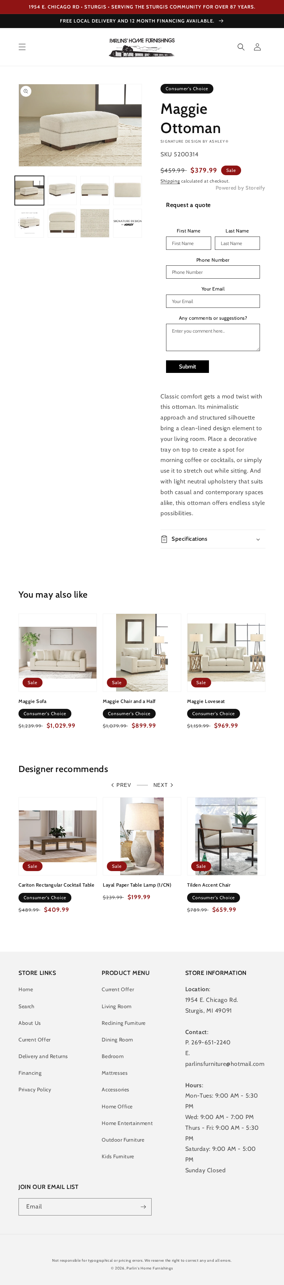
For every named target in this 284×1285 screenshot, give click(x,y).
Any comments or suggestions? (213, 318)
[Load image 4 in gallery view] (127, 190)
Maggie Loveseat (206, 701)
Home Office (117, 1106)
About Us (29, 1023)
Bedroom (113, 1056)
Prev (123, 785)
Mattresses (115, 1073)
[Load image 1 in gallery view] (29, 190)
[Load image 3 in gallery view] (94, 190)
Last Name (237, 231)
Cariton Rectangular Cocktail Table (56, 885)
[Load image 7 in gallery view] (94, 223)
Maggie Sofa (32, 701)
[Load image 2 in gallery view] (62, 190)
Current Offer (34, 1039)
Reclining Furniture (123, 1023)
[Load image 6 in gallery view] (62, 223)
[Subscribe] (143, 1207)
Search (26, 1006)
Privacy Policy (34, 1089)
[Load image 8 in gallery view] (127, 223)
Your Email (213, 289)
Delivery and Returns (43, 1056)
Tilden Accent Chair (208, 885)
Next (160, 785)
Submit (187, 366)
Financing (29, 1073)
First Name (189, 231)
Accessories (115, 1089)
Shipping (170, 181)
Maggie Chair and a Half (129, 701)
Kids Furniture (118, 1156)
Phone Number (213, 260)
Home (25, 989)
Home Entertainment (127, 1123)
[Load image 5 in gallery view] (29, 223)
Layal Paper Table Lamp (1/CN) (137, 885)
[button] (22, 47)
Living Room (117, 1006)
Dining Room (117, 1039)
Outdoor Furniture (123, 1139)
